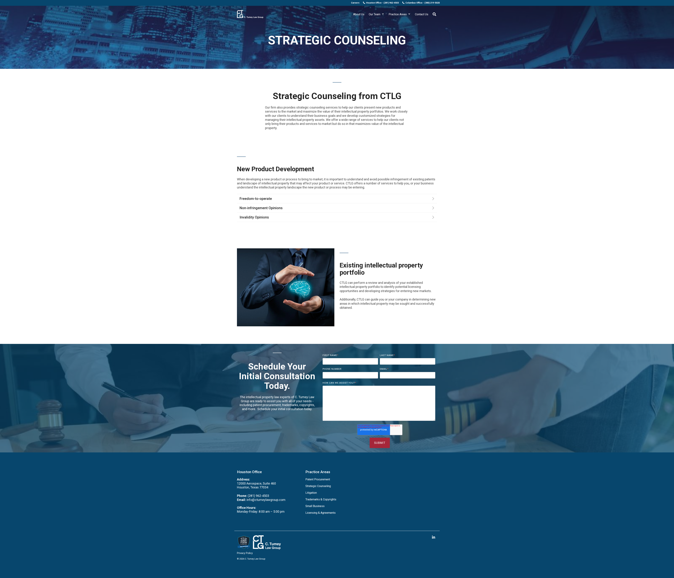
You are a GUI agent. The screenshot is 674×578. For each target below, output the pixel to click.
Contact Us (421, 14)
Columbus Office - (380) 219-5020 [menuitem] (422, 3)
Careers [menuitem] (355, 3)
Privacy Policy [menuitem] (245, 553)
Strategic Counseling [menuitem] (318, 486)
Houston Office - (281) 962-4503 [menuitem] (382, 3)
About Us (358, 14)
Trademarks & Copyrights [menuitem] (320, 499)
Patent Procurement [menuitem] (317, 479)
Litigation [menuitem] (311, 492)
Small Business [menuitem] (315, 506)
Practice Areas (398, 14)
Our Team (375, 14)
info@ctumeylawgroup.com (265, 500)
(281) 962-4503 (258, 496)
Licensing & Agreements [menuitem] (320, 512)
